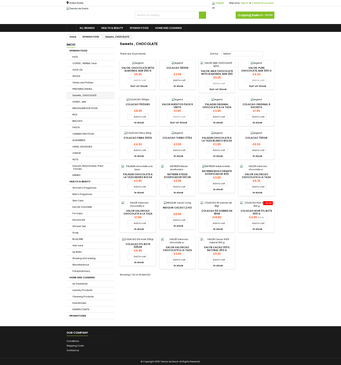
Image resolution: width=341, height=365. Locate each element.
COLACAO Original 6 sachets (256, 106)
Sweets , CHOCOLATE (84, 95)
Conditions (73, 341)
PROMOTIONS (77, 315)
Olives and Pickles (82, 82)
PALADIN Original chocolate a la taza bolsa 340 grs (216, 107)
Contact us (73, 350)
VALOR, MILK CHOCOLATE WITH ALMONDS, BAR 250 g (217, 74)
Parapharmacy (81, 271)
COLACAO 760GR (256, 138)
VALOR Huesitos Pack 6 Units (177, 106)
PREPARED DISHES (82, 89)
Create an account (263, 2)
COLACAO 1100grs (138, 104)
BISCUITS (77, 121)
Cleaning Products (83, 296)
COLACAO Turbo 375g (177, 138)
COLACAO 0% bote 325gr (138, 245)
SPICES (76, 76)
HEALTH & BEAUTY (112, 28)
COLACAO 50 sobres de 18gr (216, 212)
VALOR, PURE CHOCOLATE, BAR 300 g (256, 69)
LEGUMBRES (78, 140)
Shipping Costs (75, 345)
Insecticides (79, 303)
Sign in (244, 2)
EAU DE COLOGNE (82, 207)
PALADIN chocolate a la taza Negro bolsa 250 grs (138, 177)
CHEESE (76, 153)
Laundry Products (82, 290)
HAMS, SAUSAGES (82, 146)
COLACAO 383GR (177, 68)
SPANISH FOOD (139, 28)
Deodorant (78, 219)
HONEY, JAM (79, 101)
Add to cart (138, 80)
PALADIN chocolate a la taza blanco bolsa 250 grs (217, 140)
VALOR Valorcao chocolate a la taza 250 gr (137, 213)
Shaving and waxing (84, 258)
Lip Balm (77, 252)
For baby (77, 213)
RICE (74, 114)
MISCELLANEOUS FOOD (85, 108)
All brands (87, 28)
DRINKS (76, 175)
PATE (75, 57)
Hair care (77, 245)
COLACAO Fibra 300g (138, 138)
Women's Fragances (84, 187)
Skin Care (77, 200)
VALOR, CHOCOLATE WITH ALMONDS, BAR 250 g (137, 69)
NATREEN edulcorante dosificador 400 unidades (217, 174)
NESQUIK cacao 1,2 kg (177, 207)
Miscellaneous (80, 264)
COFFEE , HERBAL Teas (84, 63)
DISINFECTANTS (80, 309)
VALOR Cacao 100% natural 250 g (217, 249)
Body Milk (77, 239)
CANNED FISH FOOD (83, 133)
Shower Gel (79, 226)
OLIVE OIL (77, 69)
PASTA (76, 127)
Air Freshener (80, 283)
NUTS (75, 159)
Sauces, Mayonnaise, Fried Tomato (87, 167)
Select (242, 54)
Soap (75, 232)
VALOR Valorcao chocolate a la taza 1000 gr (256, 177)
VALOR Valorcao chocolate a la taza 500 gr (177, 250)
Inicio (71, 45)
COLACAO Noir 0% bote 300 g (256, 212)
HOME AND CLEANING (168, 28)
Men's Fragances (82, 194)
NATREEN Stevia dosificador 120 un (177, 176)
